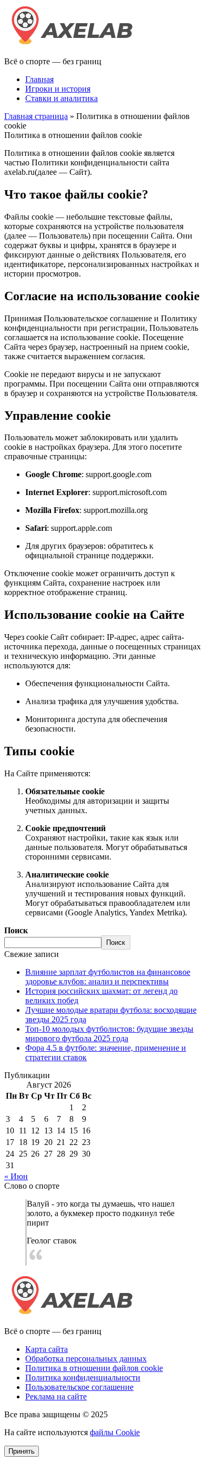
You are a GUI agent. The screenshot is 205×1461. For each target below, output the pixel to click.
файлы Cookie (115, 1432)
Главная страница (36, 116)
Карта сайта (46, 1349)
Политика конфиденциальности (82, 1377)
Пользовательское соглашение (79, 1387)
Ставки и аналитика (61, 98)
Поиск (16, 930)
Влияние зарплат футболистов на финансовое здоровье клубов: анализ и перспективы (107, 977)
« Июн (16, 1176)
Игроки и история (57, 88)
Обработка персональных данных (86, 1358)
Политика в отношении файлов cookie (94, 1368)
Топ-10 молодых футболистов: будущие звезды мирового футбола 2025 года (109, 1033)
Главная (39, 79)
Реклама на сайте (56, 1396)
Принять (21, 1451)
